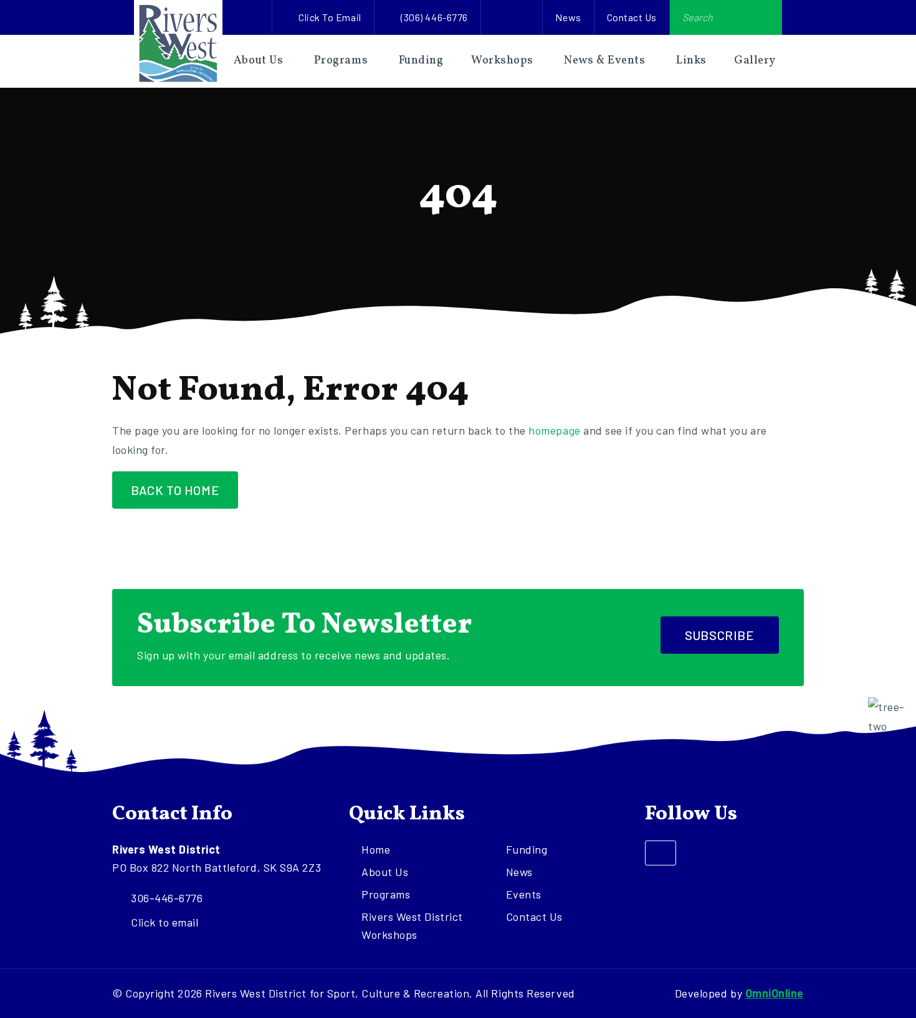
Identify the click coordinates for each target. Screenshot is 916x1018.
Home (375, 849)
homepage (554, 430)
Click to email (329, 17)
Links (691, 60)
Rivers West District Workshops (412, 925)
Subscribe (719, 635)
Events (523, 894)
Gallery (755, 60)
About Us (258, 60)
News (568, 17)
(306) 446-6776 (434, 17)
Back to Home (175, 490)
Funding (421, 60)
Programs (341, 60)
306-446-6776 (167, 898)
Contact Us (632, 17)
